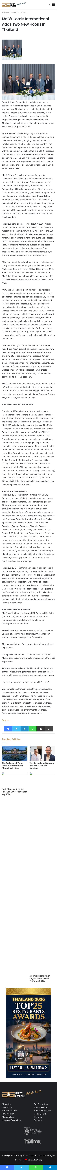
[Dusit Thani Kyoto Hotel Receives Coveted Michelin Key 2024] (14, 779)
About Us (6, 1104)
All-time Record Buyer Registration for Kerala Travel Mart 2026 (40, 978)
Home (6, 12)
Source (5, 720)
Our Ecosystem (41, 1104)
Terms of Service (9, 1110)
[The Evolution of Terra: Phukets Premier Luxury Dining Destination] (14, 753)
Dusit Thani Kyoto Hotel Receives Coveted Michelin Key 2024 (14, 792)
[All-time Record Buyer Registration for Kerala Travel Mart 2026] (42, 872)
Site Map (38, 1117)
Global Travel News (19, 12)
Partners (38, 1120)
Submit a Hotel (40, 1107)
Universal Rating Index (12, 1120)
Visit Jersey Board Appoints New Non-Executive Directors (42, 766)
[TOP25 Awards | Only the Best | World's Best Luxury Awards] (14, 4)
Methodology (8, 1117)
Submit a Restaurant (43, 1110)
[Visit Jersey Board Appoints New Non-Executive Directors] (42, 753)
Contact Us (7, 1107)
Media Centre (40, 1114)
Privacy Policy (8, 1114)
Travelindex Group (34, 1160)
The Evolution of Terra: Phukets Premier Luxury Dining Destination (12, 766)
